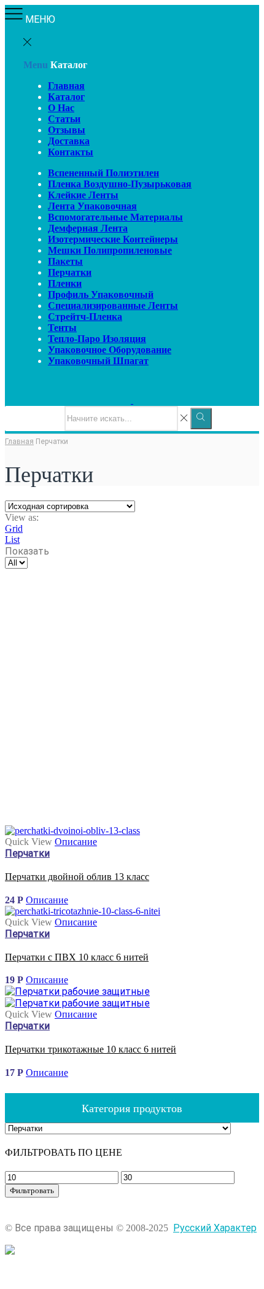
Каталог (66, 97)
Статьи (64, 119)
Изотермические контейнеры (113, 239)
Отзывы (66, 130)
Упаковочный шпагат (98, 361)
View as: (22, 517)
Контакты (70, 152)
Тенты (62, 327)
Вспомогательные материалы (115, 217)
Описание (76, 841)
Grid (14, 528)
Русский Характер (215, 1228)
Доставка (69, 141)
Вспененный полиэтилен (103, 173)
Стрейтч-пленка (85, 316)
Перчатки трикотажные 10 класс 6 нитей (90, 1049)
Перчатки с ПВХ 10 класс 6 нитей (77, 957)
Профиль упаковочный (100, 294)
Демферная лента (88, 228)
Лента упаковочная (92, 206)
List (12, 539)
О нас (61, 108)
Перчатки (69, 272)
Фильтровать (32, 1190)
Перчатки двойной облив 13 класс (77, 876)
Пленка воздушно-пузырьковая (120, 184)
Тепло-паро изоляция (97, 338)
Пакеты (65, 261)
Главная (66, 85)
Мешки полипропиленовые (110, 250)
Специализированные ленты (113, 305)
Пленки (65, 283)
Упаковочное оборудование (109, 350)
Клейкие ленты (83, 195)
